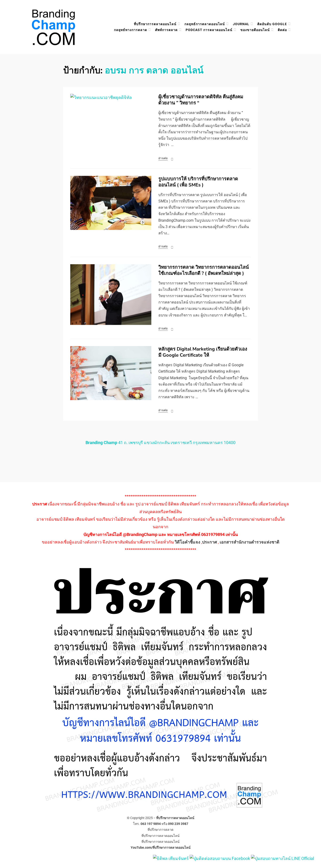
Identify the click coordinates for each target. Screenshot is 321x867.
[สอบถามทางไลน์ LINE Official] (282, 858)
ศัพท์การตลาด (166, 30)
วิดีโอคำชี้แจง (187, 542)
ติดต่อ (282, 30)
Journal (241, 24)
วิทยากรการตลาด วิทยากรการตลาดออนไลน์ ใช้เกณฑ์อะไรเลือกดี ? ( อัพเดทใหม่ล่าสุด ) (203, 270)
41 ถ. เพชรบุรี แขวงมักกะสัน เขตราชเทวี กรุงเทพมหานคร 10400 (160, 442)
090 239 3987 (178, 824)
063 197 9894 (151, 824)
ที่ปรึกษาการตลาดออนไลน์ (155, 24)
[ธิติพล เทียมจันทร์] (171, 858)
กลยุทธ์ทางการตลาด (130, 30)
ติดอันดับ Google (272, 24)
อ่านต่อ (163, 158)
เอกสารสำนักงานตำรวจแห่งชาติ (249, 542)
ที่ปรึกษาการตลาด (160, 830)
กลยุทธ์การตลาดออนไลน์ (204, 24)
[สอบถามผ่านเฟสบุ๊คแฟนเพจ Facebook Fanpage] (220, 858)
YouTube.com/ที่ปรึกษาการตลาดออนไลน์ (161, 847)
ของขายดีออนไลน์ (255, 30)
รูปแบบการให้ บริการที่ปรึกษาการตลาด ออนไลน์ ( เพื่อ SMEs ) (198, 182)
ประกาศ (209, 542)
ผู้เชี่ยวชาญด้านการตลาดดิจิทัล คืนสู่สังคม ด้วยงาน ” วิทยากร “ (200, 100)
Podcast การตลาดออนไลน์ (209, 30)
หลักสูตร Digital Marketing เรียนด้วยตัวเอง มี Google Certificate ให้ (202, 352)
